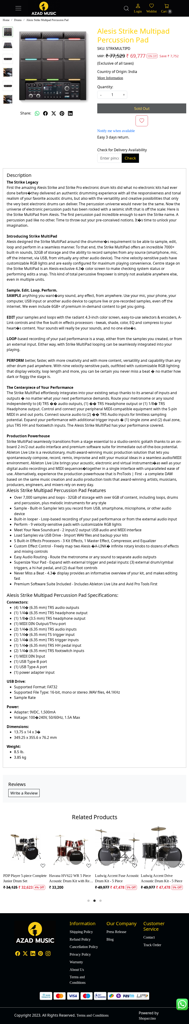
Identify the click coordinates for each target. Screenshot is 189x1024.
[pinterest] (62, 113)
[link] (126, 8)
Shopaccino (147, 1018)
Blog (110, 939)
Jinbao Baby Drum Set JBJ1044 (112, 878)
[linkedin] (70, 113)
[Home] (53, 13)
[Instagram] (48, 954)
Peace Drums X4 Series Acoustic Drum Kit (21, 878)
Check (130, 158)
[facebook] (45, 113)
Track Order (152, 945)
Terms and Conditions (78, 979)
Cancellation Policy (84, 947)
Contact (149, 937)
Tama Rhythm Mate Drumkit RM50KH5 (71, 878)
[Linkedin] (33, 954)
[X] (25, 954)
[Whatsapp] (37, 113)
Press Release (116, 932)
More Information (110, 78)
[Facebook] (17, 954)
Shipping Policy (81, 932)
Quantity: (105, 86)
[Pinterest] (40, 954)
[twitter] (54, 113)
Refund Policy (80, 939)
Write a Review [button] (24, 793)
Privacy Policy (80, 954)
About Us (77, 970)
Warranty (76, 962)
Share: (25, 113)
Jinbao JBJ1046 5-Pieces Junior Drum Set (160, 878)
